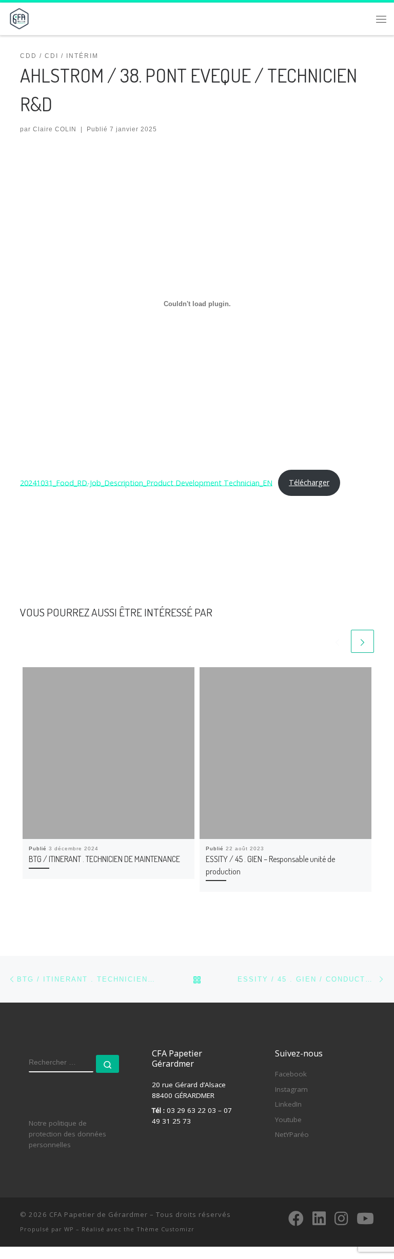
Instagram (291, 1089)
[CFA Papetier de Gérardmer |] (19, 17)
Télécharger (309, 482)
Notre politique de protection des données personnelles (67, 1133)
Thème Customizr (165, 1229)
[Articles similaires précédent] (337, 641)
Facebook (291, 1073)
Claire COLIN (54, 129)
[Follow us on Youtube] (365, 1218)
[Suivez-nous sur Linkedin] (319, 1218)
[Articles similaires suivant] (362, 641)
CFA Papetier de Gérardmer (98, 1214)
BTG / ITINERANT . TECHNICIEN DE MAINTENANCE (104, 858)
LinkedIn (288, 1104)
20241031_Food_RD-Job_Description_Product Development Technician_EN (146, 482)
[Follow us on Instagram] (341, 1218)
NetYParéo (292, 1134)
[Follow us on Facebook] (296, 1218)
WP (69, 1229)
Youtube (288, 1119)
